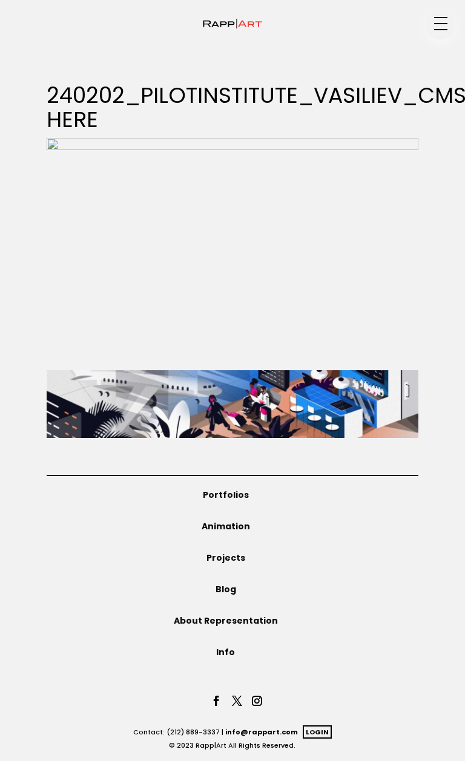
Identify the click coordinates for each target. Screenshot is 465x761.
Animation (226, 526)
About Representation (226, 621)
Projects (225, 558)
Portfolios (226, 495)
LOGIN (317, 732)
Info (225, 652)
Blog (226, 589)
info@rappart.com (261, 732)
